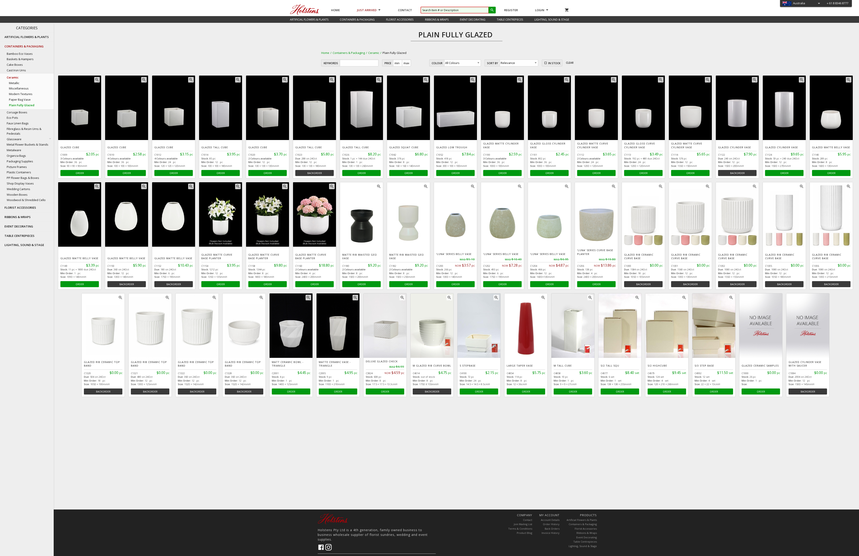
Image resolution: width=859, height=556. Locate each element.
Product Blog (524, 533)
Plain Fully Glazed (21, 105)
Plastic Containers (19, 172)
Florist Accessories (586, 528)
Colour (437, 63)
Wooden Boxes (17, 195)
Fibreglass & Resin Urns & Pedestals (24, 131)
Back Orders (552, 528)
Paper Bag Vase (20, 100)
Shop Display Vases (20, 183)
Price (388, 63)
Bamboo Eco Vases (20, 54)
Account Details (550, 520)
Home (335, 10)
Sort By (492, 63)
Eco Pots (12, 118)
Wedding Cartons (18, 189)
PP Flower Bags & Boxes (23, 178)
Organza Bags (16, 156)
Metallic (14, 83)
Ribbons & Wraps (586, 533)
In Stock (554, 63)
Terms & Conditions (520, 528)
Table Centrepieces (585, 541)
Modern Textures (20, 94)
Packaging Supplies (20, 161)
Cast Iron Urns (16, 70)
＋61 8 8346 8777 (837, 3)
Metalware (14, 150)
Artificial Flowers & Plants (582, 520)
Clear (570, 63)
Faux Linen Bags (18, 123)
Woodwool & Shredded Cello (26, 200)
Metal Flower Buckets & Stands (27, 144)
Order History (551, 524)
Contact (405, 10)
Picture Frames (17, 167)
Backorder (314, 173)
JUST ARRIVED (366, 10)
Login (539, 10)
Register (511, 10)
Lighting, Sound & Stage (583, 546)
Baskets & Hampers (20, 59)
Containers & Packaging (349, 53)
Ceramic (373, 53)
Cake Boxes (15, 65)
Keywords (331, 63)
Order (80, 173)
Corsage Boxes (17, 112)
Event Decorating (586, 537)
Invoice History (550, 533)
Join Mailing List (523, 524)
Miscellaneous (19, 88)
